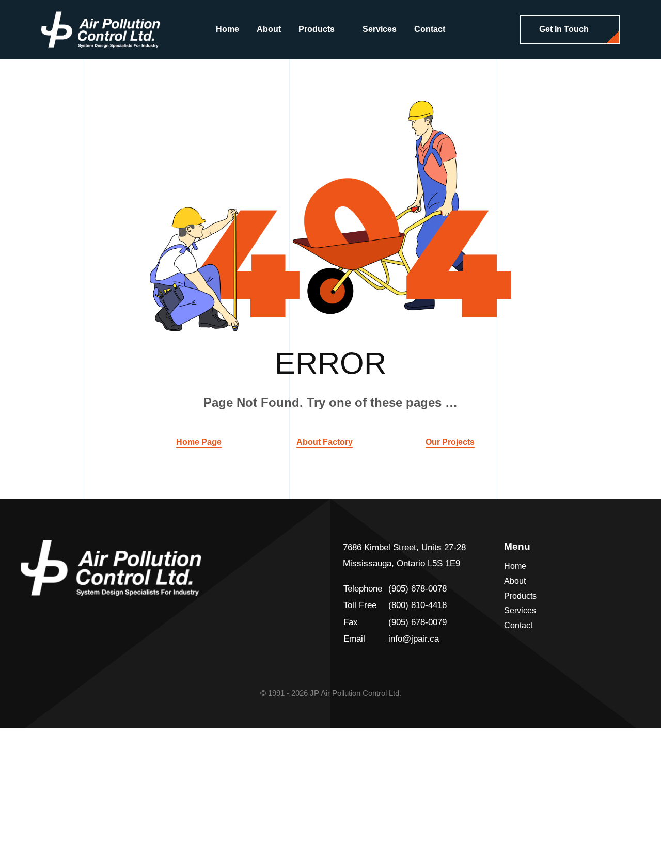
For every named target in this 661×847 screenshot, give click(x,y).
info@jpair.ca (413, 639)
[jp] (100, 16)
